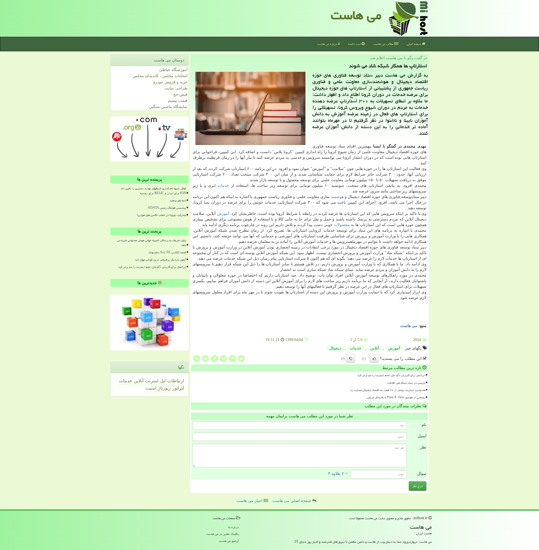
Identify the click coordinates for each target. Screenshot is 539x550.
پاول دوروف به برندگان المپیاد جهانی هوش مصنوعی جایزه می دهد (151, 243)
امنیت (150, 388)
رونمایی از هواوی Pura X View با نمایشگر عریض (396, 397)
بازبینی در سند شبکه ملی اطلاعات (406, 383)
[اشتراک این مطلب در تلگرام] (223, 358)
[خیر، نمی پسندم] (350, 359)
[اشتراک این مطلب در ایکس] (241, 358)
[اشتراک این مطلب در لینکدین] (205, 358)
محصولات (342, 225)
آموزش (223, 213)
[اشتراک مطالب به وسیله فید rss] (196, 358)
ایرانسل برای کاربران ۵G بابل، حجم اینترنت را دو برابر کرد (391, 375)
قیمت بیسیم (178, 100)
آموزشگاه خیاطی (173, 70)
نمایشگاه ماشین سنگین (168, 107)
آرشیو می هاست (229, 541)
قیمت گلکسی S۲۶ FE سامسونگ (167, 252)
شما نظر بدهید (178, 200)
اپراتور (178, 388)
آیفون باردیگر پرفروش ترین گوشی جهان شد (160, 260)
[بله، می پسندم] (374, 359)
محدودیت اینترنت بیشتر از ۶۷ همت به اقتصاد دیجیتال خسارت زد (387, 390)
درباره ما (233, 527)
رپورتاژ (164, 388)
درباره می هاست (327, 44)
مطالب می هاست (383, 44)
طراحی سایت (176, 88)
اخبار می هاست (250, 501)
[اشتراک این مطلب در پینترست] (232, 358)
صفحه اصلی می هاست (292, 501)
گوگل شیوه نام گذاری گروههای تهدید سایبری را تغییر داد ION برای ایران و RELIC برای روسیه (153, 191)
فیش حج (180, 94)
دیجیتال (335, 348)
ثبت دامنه (355, 44)
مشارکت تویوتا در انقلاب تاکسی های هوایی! (161, 215)
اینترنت (151, 380)
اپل (163, 380)
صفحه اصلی (414, 44)
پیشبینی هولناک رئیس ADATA (167, 208)
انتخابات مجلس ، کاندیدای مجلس (160, 76)
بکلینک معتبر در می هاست (222, 534)
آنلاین (374, 348)
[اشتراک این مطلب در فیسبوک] (214, 358)
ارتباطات (175, 380)
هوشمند (337, 197)
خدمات (223, 185)
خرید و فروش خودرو (170, 82)
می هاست (356, 15)
